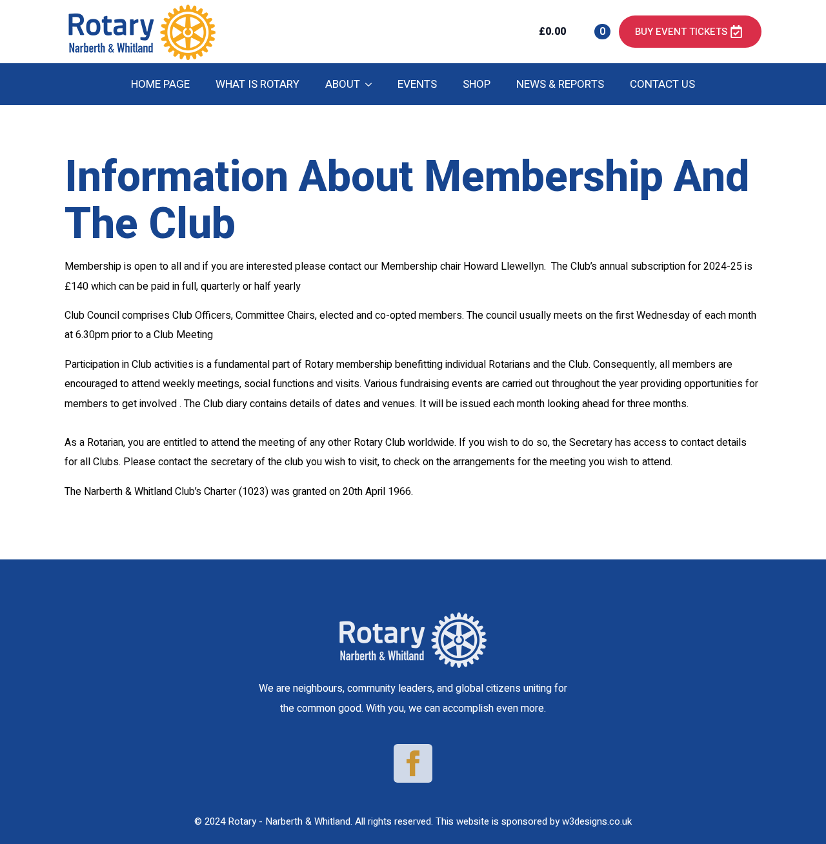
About (342, 84)
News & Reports (560, 84)
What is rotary (257, 84)
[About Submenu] (372, 84)
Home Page (160, 84)
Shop (476, 84)
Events (417, 84)
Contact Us (662, 84)
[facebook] (413, 763)
